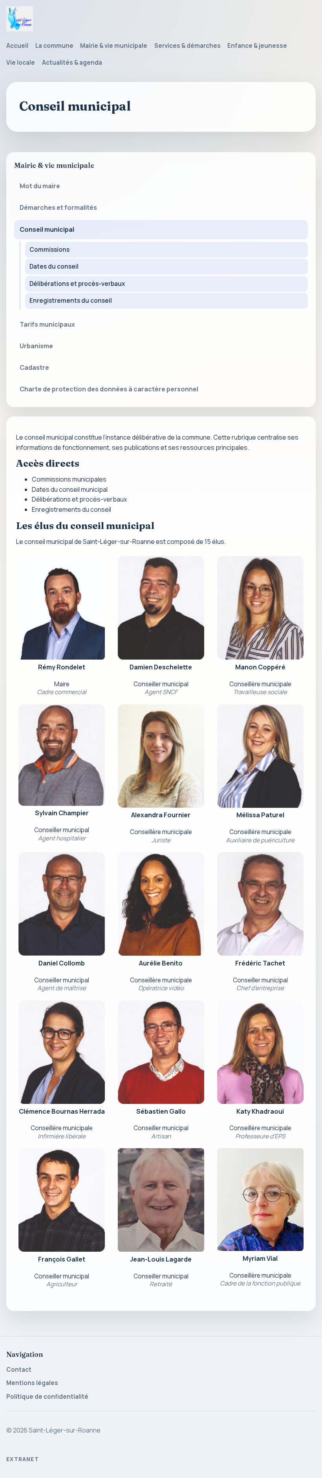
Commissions (49, 249)
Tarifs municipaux (47, 324)
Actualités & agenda (72, 62)
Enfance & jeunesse (257, 46)
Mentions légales (32, 1383)
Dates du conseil (54, 266)
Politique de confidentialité (47, 1397)
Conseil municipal (47, 229)
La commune (54, 46)
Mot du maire (40, 186)
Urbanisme (36, 346)
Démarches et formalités (58, 207)
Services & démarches (187, 46)
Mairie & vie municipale (113, 46)
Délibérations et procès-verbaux (77, 284)
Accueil (17, 46)
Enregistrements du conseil (70, 300)
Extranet (22, 1459)
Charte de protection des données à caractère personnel (109, 389)
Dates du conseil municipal (70, 489)
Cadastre (34, 367)
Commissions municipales (69, 479)
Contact (18, 1369)
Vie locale (20, 62)
